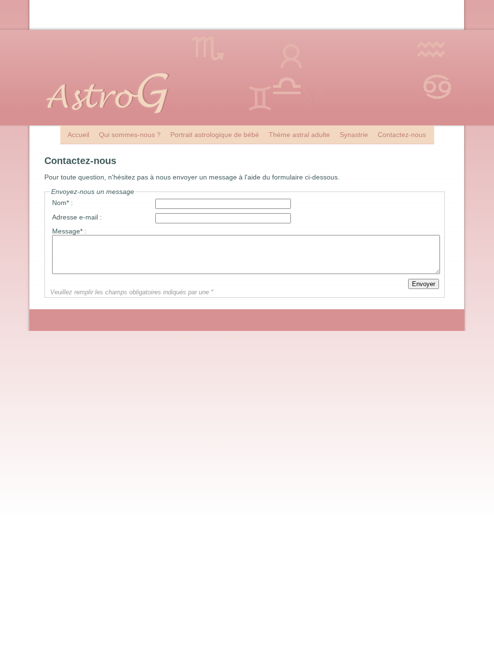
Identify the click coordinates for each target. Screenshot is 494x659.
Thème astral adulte (299, 134)
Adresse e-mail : (77, 217)
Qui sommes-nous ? (130, 134)
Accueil (78, 134)
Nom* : (62, 202)
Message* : (69, 231)
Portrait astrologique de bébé (214, 134)
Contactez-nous (402, 134)
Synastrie (354, 134)
